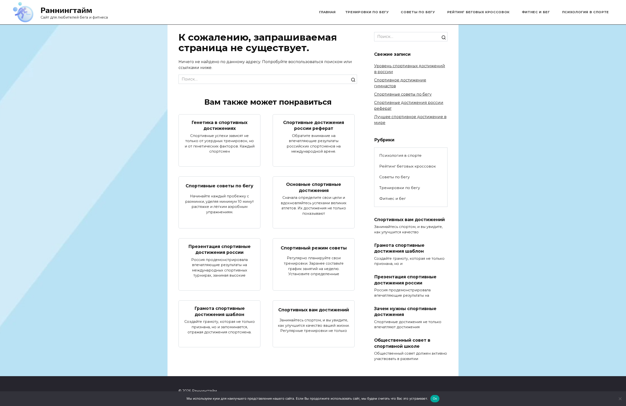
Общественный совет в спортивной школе (402, 343)
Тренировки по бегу (367, 12)
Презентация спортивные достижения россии (219, 249)
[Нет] (619, 398)
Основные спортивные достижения (313, 187)
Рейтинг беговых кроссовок (478, 12)
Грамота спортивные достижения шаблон (219, 311)
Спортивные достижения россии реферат (313, 125)
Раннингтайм (66, 9)
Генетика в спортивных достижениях (219, 125)
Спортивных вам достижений (313, 309)
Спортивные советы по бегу (219, 185)
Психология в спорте (585, 12)
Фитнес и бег (536, 12)
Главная (327, 12)
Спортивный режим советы (314, 247)
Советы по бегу (418, 12)
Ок (435, 398)
